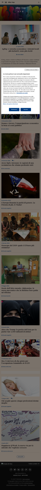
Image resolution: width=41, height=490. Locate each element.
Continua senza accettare (32, 69)
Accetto (26, 109)
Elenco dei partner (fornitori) (10, 104)
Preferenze (14, 109)
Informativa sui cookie (22, 93)
